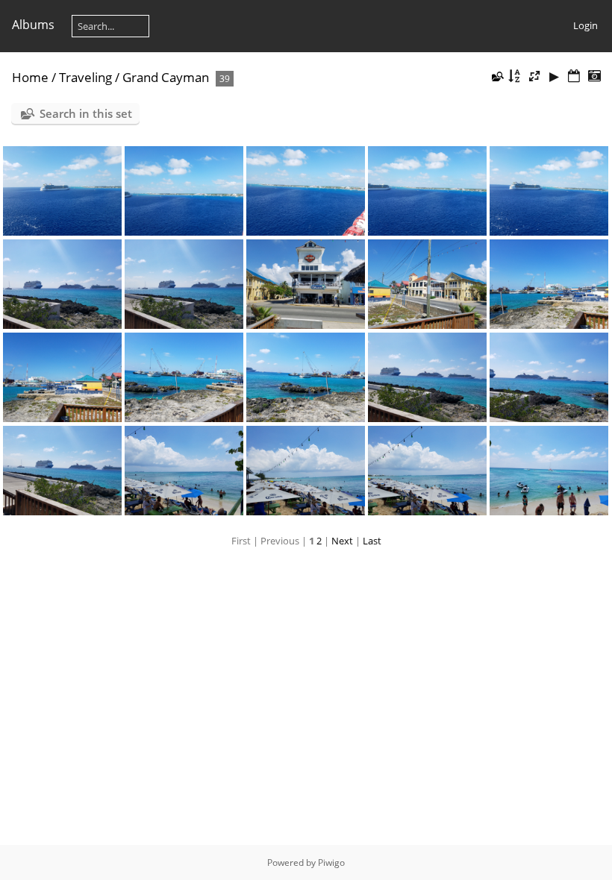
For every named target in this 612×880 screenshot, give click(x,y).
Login (585, 25)
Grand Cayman (165, 77)
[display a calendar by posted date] (574, 76)
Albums (33, 24)
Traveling (85, 77)
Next (342, 540)
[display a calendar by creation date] (594, 76)
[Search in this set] (496, 76)
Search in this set (86, 113)
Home (30, 77)
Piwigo (331, 862)
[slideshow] (554, 76)
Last (372, 540)
